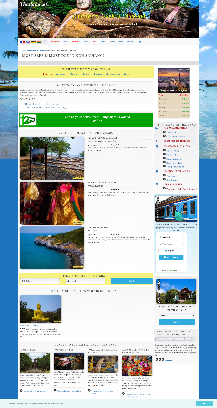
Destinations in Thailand (36, 50)
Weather (97, 74)
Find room (61, 74)
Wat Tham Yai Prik (31, 325)
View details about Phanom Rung (35, 391)
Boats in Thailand (174, 163)
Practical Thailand (116, 42)
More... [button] (62, 403)
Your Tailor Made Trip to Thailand (181, 189)
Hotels (65, 42)
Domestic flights (173, 159)
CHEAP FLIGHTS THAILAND (177, 141)
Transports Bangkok (175, 167)
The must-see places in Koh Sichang (42, 104)
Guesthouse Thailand (175, 136)
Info (126, 74)
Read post (168, 360)
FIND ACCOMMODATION (175, 128)
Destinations (75, 42)
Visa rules (170, 176)
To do (86, 74)
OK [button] (204, 403)
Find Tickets (172, 257)
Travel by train (172, 151)
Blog (139, 42)
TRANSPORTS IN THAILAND (177, 146)
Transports (55, 42)
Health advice (172, 180)
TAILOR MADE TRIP (173, 184)
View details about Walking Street (69, 391)
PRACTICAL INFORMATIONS (177, 171)
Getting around (113, 74)
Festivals (130, 42)
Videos (103, 42)
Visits (86, 42)
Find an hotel (172, 132)
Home (23, 50)
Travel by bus (172, 155)
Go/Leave (47, 74)
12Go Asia (171, 270)
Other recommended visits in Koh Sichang (45, 107)
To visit (74, 74)
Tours (94, 42)
